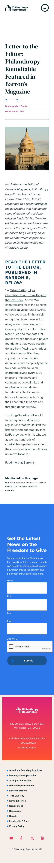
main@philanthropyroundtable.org (27, 738)
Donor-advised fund (15, 482)
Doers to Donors (18, 790)
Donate (13, 816)
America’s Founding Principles (25, 770)
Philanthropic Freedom (21, 785)
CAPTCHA (12, 639)
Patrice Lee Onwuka (36, 482)
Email (9, 620)
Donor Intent (16, 806)
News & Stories (17, 800)
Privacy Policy (16, 826)
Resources (15, 811)
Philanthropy (11, 486)
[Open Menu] (45, 8)
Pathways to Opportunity (22, 775)
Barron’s (29, 462)
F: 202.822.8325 (27, 747)
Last (9, 613)
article (39, 204)
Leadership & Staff (19, 821)
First (9, 596)
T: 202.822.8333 (27, 742)
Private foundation (28, 486)
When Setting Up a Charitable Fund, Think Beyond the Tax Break (25, 295)
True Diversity (16, 795)
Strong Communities (20, 780)
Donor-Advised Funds (16, 106)
